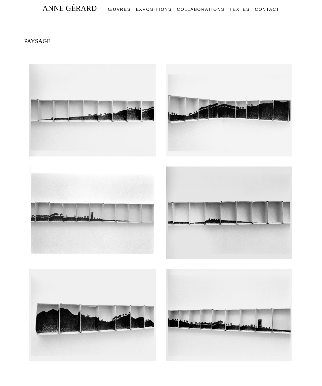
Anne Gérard (70, 8)
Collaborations (201, 9)
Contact (267, 9)
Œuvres (119, 9)
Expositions (154, 9)
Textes (239, 9)
